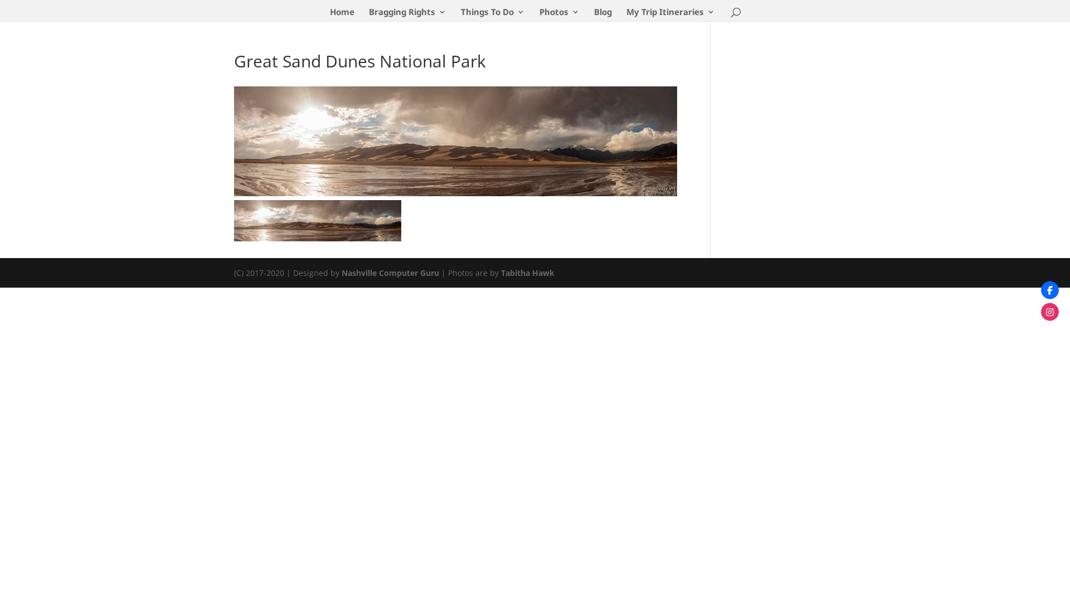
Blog (603, 12)
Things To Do (487, 12)
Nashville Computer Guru (391, 273)
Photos (553, 12)
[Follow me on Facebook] (1050, 290)
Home (342, 12)
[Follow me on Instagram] (1050, 312)
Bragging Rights (402, 12)
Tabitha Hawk (528, 273)
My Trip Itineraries (665, 12)
